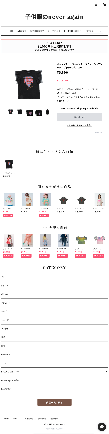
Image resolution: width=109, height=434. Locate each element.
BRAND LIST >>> (10, 371)
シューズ (5, 320)
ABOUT (21, 31)
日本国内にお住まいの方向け (79, 125)
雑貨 (3, 346)
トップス (4, 285)
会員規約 (54, 419)
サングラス (6, 328)
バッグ (4, 311)
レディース (5, 354)
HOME (9, 31)
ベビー (4, 277)
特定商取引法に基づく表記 (35, 419)
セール (4, 363)
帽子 (3, 337)
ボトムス (5, 294)
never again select (10, 380)
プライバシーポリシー (11, 419)
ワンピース (6, 303)
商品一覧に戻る (54, 402)
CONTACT (54, 31)
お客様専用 (6, 389)
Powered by (51, 429)
